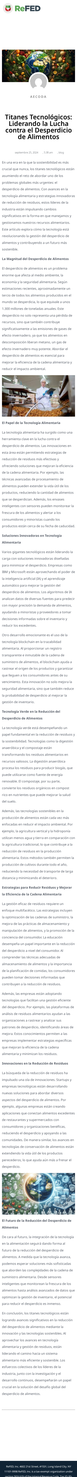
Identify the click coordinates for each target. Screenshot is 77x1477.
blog (61, 152)
